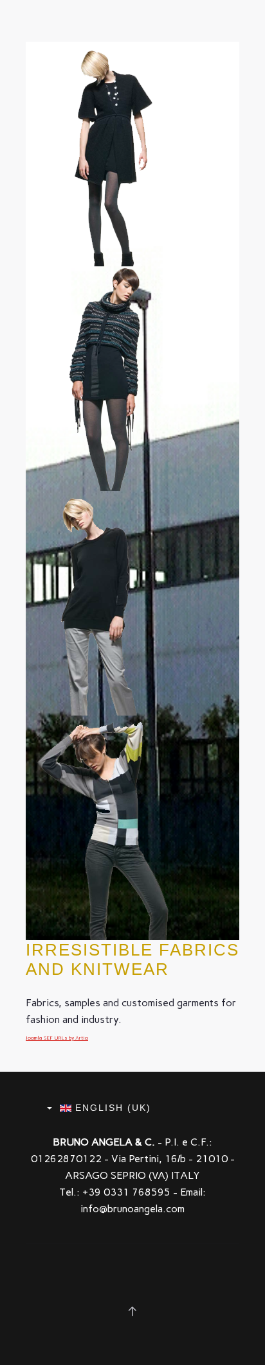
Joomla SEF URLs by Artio (57, 1037)
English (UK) (111, 1108)
